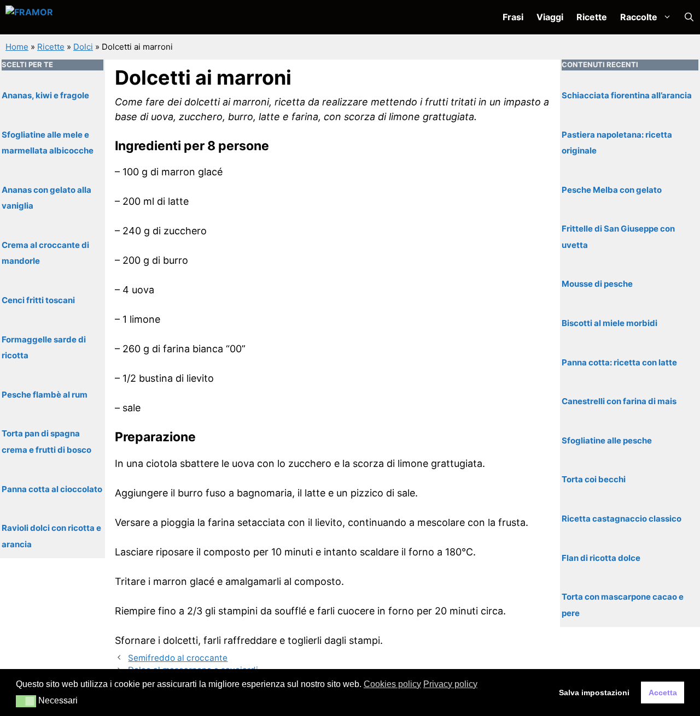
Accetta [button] (663, 692)
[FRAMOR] (63, 17)
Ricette (591, 16)
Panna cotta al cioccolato (52, 488)
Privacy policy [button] (450, 684)
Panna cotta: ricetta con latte (619, 362)
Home (16, 47)
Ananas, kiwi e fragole (45, 95)
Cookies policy (392, 684)
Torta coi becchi (594, 479)
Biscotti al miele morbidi (609, 322)
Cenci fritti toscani (38, 299)
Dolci (83, 47)
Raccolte (638, 16)
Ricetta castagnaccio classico (621, 518)
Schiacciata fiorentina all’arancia (627, 95)
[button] (689, 17)
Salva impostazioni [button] (594, 692)
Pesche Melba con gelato (612, 189)
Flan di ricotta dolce (601, 557)
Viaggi (549, 16)
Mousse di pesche (597, 284)
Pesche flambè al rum (45, 394)
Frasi (513, 16)
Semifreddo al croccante (178, 658)
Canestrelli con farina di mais (619, 400)
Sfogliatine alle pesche (607, 440)
